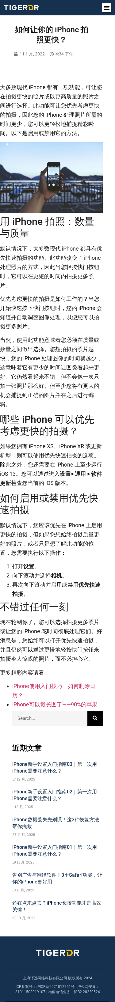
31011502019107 (30, 992)
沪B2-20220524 (87, 992)
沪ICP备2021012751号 (55, 987)
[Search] (95, 718)
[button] (106, 7)
